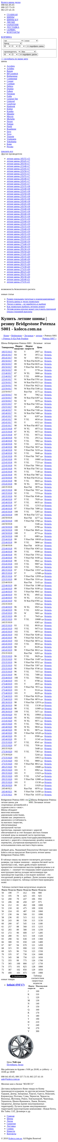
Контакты (11, 1133)
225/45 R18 (7, 456)
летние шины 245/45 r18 (18, 204)
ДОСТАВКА (13, 27)
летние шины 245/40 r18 (18, 201)
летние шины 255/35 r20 (18, 262)
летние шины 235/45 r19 (18, 231)
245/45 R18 (7, 511)
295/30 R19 (7, 711)
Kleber (10, 109)
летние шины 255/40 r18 (18, 209)
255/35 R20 (7, 742)
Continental (12, 78)
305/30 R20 (7, 785)
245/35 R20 (7, 724)
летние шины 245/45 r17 (18, 181)
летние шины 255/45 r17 (18, 184)
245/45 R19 (7, 628)
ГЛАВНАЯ (12, 14)
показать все (7, 151)
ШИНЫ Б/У (12, 19)
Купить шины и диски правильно (23, 301)
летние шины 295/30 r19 (18, 249)
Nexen (10, 121)
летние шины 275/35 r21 (18, 282)
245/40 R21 (7, 791)
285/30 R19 (7, 702)
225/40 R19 (7, 585)
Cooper (10, 81)
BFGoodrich (12, 73)
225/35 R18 (7, 428)
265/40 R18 (7, 567)
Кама (9, 144)
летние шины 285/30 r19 (18, 247)
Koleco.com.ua (15, 1138)
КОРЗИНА (6, 37)
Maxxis (10, 116)
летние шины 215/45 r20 (18, 254)
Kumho (10, 111)
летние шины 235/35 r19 (18, 226)
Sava (9, 131)
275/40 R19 (7, 681)
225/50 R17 (7, 382)
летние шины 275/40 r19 (18, 244)
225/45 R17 (7, 379)
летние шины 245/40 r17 (18, 179)
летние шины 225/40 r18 (18, 189)
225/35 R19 (7, 579)
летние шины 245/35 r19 (18, 234)
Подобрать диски (15, 1064)
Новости (11, 1131)
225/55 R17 (7, 404)
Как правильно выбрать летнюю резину (26, 306)
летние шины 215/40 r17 (18, 166)
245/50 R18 (7, 515)
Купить (48, 352)
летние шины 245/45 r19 (18, 236)
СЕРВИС (11, 30)
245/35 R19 (7, 616)
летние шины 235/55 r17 (18, 176)
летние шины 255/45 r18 (18, 211)
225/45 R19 (7, 601)
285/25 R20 (7, 767)
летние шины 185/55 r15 (18, 158)
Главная (10, 1116)
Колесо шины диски (11, 2)
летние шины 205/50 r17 (18, 163)
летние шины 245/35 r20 (18, 257)
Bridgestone (12, 76)
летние (39, 335)
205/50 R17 (7, 361)
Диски (10, 1121)
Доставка (11, 1126)
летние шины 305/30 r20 (18, 277)
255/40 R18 (7, 539)
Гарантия (11, 1123)
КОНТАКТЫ (13, 32)
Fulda (9, 96)
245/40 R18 (7, 499)
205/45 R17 (7, 355)
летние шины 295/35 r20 (18, 274)
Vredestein (11, 139)
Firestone (11, 94)
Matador (10, 114)
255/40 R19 (7, 678)
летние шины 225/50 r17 (18, 171)
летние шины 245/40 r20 (18, 259)
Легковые (29, 335)
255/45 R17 (7, 425)
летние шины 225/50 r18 (18, 194)
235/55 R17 (7, 407)
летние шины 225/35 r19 (18, 219)
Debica (10, 86)
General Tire (12, 99)
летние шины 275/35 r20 (18, 269)
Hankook (11, 106)
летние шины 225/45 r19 (18, 224)
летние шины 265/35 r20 (18, 264)
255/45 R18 (7, 564)
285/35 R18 (7, 570)
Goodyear (11, 104)
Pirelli (9, 126)
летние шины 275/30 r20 (18, 267)
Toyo (9, 134)
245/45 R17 (7, 416)
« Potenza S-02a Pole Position (15, 338)
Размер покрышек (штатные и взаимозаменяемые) (31, 299)
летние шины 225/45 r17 (18, 168)
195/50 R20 (7, 714)
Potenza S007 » (49, 338)
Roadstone (11, 129)
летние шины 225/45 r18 (18, 191)
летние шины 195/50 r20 (18, 252)
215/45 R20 (7, 718)
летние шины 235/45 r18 (18, 196)
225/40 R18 (7, 438)
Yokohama (11, 141)
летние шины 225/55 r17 (18, 174)
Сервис (10, 1128)
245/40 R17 (7, 410)
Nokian (10, 124)
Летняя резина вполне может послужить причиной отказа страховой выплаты (31, 310)
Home (6, 335)
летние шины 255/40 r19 (18, 241)
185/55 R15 (7, 352)
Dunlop (10, 89)
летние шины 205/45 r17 (18, 161)
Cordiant (10, 83)
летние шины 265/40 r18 (18, 214)
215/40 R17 (7, 373)
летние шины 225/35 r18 (18, 186)
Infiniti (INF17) (15, 984)
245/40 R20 (7, 727)
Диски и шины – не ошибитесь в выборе (26, 304)
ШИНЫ (10, 17)
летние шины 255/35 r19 (18, 239)
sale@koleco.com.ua (10, 1079)
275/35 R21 (7, 794)
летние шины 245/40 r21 (18, 279)
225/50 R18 (7, 478)
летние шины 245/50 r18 (18, 206)
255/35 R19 (7, 656)
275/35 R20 (7, 758)
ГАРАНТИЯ (12, 24)
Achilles (10, 68)
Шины (10, 1118)
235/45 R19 (7, 613)
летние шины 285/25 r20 (18, 272)
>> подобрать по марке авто (14, 59)
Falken (10, 91)
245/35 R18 (7, 490)
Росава (10, 146)
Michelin (11, 119)
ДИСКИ (11, 22)
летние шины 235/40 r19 (18, 229)
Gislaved (11, 101)
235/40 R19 (7, 607)
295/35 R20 (7, 770)
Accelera (11, 66)
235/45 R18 (7, 481)
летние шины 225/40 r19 (18, 221)
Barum (10, 71)
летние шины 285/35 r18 (18, 216)
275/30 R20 (7, 751)
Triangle (10, 136)
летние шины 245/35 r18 (18, 199)
